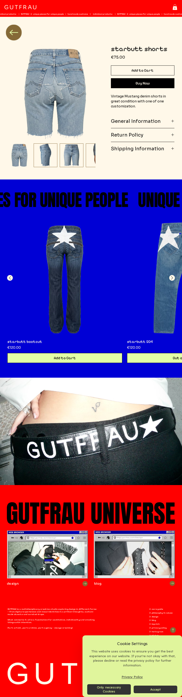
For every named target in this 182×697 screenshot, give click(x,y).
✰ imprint (154, 624)
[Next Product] (172, 278)
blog (97, 583)
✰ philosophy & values (161, 613)
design (13, 583)
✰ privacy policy (158, 628)
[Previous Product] (10, 278)
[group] (91, 291)
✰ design (154, 616)
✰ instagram (156, 631)
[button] (175, 7)
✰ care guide (156, 609)
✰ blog (152, 620)
